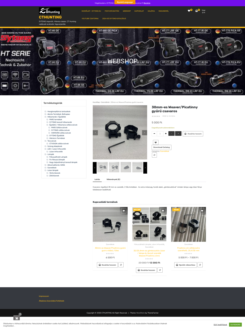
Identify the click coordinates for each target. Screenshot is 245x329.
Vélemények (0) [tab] (113, 179)
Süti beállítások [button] (220, 325)
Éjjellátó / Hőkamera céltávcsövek (63, 125)
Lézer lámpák (52, 170)
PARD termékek (55, 119)
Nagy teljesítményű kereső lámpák (63, 162)
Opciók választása (187, 265)
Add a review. (168, 116)
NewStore (140, 313)
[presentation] (95, 132)
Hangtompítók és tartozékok (58, 111)
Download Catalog (161, 147)
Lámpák (50, 154)
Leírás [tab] (97, 179)
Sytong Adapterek (54, 146)
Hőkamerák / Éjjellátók (56, 117)
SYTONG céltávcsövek (60, 130)
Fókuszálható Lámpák (142, 244)
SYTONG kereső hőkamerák (60, 122)
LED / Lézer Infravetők (56, 149)
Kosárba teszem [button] (109, 265)
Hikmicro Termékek (57, 138)
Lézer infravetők (158, 244)
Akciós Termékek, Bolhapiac (58, 114)
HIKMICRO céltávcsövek (61, 133)
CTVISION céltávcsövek (59, 144)
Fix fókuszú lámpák (57, 160)
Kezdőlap (96, 102)
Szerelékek (105, 102)
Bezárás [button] (147, 3)
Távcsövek (51, 141)
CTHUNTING (50, 17)
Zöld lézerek (54, 176)
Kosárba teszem (194, 134)
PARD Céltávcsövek (59, 127)
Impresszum (44, 296)
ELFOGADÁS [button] (235, 325)
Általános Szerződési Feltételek (51, 301)
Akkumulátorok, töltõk (56, 165)
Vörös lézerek (54, 173)
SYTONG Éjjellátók (56, 136)
